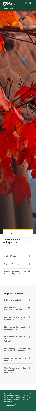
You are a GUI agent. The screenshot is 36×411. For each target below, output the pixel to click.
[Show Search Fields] (26, 3)
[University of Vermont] (9, 5)
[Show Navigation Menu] (30, 3)
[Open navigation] (30, 233)
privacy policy (8, 401)
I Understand (10, 405)
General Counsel (8, 8)
